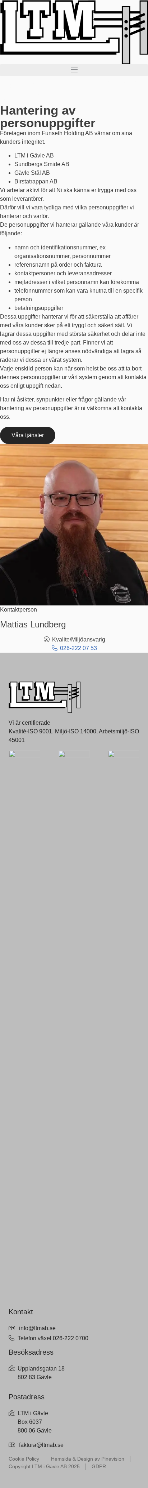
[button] (74, 70)
